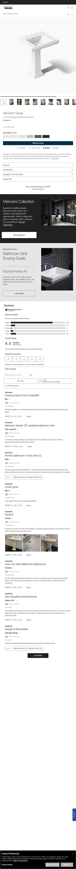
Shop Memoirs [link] (19, 235)
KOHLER (5, 2)
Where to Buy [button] (38, 143)
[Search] (69, 7)
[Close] (73, 853)
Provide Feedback (38, 189)
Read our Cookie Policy (20, 861)
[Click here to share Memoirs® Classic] (72, 14)
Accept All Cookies (52, 865)
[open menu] (72, 8)
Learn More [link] (19, 293)
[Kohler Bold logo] (8, 7)
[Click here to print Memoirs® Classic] (68, 14)
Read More (55, 158)
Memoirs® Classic (25, 14)
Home (5, 14)
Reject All (67, 865)
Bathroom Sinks (13, 14)
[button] (3, 102)
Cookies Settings (7, 865)
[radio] (6, 136)
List (13, 127)
